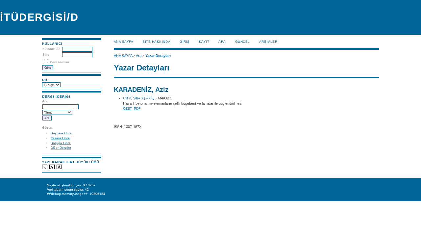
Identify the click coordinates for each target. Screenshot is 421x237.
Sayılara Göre (61, 133)
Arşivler (268, 41)
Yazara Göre (60, 138)
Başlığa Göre (61, 143)
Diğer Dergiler (61, 147)
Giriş (185, 41)
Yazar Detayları (158, 56)
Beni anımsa (59, 62)
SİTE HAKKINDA (156, 41)
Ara (222, 41)
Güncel (242, 41)
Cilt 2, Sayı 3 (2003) (139, 98)
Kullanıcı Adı (52, 49)
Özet (127, 108)
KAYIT (204, 41)
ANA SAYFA (124, 41)
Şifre (45, 54)
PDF (137, 108)
